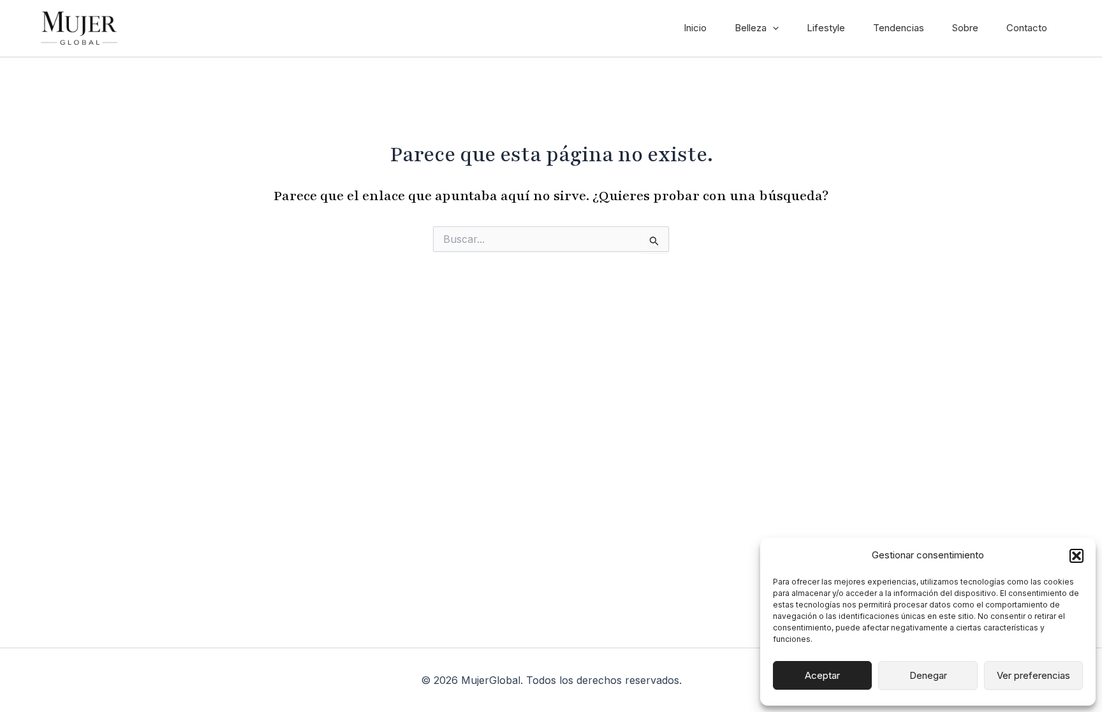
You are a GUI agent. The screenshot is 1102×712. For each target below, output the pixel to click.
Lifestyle (826, 28)
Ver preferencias (1033, 675)
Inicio (695, 28)
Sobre (965, 28)
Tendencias (898, 28)
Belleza (751, 28)
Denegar (928, 675)
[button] (1076, 555)
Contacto (1026, 28)
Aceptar (822, 675)
